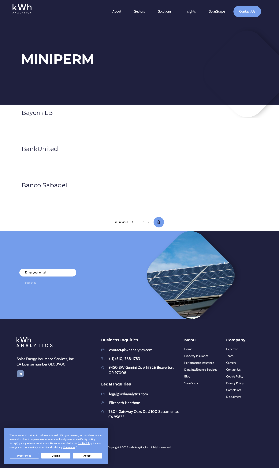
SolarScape (217, 11)
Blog (187, 376)
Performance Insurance (199, 363)
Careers (231, 363)
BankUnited (39, 149)
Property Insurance (196, 356)
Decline (56, 455)
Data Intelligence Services (200, 369)
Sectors (139, 11)
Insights (190, 11)
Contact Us (247, 11)
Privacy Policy (235, 383)
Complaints (233, 390)
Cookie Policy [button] (84, 443)
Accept (87, 455)
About (116, 11)
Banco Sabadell (45, 185)
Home (188, 349)
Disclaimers (233, 397)
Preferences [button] (69, 447)
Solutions (165, 11)
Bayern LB (37, 112)
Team (229, 356)
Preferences (24, 455)
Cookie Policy (234, 376)
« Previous (121, 222)
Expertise (232, 349)
